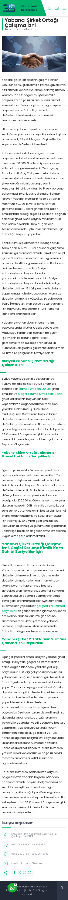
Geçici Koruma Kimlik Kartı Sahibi (40, 394)
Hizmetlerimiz (26, 29)
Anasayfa (10, 29)
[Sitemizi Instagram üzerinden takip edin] (22, 870)
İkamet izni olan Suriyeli (35, 389)
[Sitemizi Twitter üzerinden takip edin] (17, 870)
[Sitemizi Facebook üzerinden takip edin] (12, 870)
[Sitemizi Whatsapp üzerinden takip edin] (27, 870)
